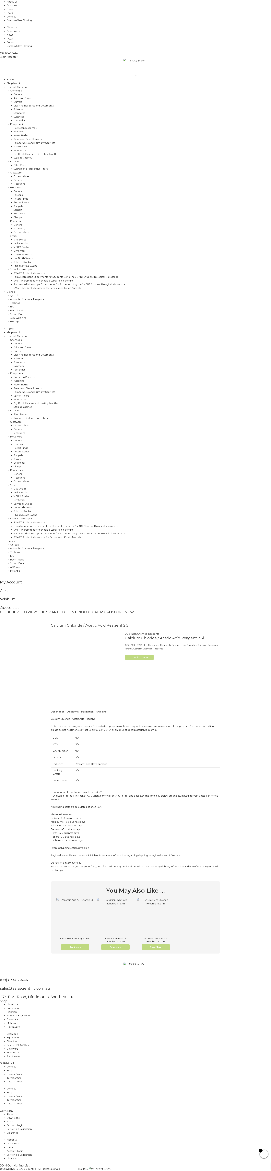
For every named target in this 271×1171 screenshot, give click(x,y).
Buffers (18, 102)
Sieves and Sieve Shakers (27, 139)
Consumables (21, 176)
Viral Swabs (20, 239)
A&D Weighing (18, 318)
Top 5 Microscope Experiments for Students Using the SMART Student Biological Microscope (66, 277)
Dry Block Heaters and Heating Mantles (36, 154)
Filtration (15, 161)
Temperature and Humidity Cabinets (34, 143)
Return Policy (14, 1081)
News (10, 9)
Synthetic (19, 117)
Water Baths (21, 135)
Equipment (16, 124)
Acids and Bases (22, 98)
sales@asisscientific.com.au (25, 988)
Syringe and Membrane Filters (31, 169)
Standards (19, 113)
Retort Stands (21, 202)
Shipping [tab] (101, 711)
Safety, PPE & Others (18, 1015)
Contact (11, 16)
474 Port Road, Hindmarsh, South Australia (39, 997)
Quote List (9, 607)
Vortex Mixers (21, 146)
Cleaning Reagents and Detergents (34, 105)
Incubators (20, 150)
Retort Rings (21, 198)
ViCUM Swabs (21, 247)
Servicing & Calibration (19, 1129)
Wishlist (7, 599)
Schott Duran (18, 314)
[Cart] (1, 586)
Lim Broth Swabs (23, 258)
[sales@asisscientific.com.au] (1, 984)
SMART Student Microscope (29, 273)
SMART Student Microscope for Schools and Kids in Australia (47, 288)
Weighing (19, 131)
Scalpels (18, 206)
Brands (11, 292)
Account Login (15, 1125)
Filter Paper (20, 165)
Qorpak (14, 295)
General (18, 94)
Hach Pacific (17, 310)
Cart (4, 590)
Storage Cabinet (23, 157)
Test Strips (19, 120)
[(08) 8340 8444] (1, 975)
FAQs (10, 13)
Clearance (12, 1133)
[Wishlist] (0, 595)
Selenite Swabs (22, 262)
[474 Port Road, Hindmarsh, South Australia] (1, 992)
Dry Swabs (19, 250)
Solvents (18, 109)
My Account (11, 582)
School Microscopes (21, 269)
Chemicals (16, 90)
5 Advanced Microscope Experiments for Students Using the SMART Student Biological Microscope (69, 284)
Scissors (18, 210)
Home (10, 79)
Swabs (13, 236)
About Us (12, 1)
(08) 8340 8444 (14, 980)
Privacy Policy (14, 1074)
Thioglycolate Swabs (25, 265)
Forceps (18, 195)
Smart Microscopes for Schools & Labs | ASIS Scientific (43, 280)
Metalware (16, 187)
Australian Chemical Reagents (27, 299)
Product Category (17, 87)
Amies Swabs (21, 243)
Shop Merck (13, 83)
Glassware (16, 172)
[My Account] (1, 578)
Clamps (18, 217)
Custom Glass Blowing (19, 20)
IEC (12, 306)
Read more (75, 947)
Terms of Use (14, 1078)
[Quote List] (1, 603)
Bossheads (19, 213)
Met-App (15, 321)
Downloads (13, 5)
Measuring (20, 183)
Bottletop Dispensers (25, 128)
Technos (15, 303)
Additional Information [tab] (80, 711)
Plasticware (16, 221)
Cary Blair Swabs (23, 254)
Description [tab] (58, 711)
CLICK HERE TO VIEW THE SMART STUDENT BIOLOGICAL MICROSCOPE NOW (67, 612)
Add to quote (141, 657)
